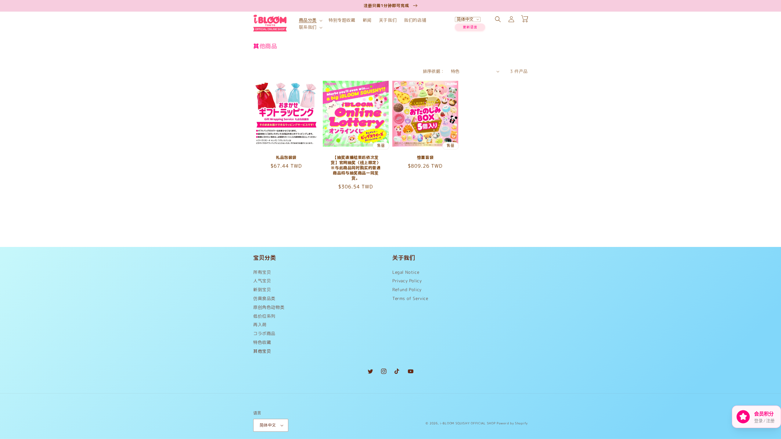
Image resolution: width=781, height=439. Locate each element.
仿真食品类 (264, 298)
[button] (310, 20)
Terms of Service (410, 298)
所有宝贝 (262, 273)
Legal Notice (405, 273)
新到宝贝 (262, 289)
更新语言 (470, 27)
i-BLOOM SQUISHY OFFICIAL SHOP (467, 423)
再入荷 (260, 324)
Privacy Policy (407, 281)
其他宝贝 (262, 351)
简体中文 (268, 425)
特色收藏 (262, 342)
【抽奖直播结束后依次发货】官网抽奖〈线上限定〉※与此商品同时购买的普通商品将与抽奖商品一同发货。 (355, 167)
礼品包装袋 (286, 157)
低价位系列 (264, 316)
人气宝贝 (262, 281)
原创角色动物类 (268, 307)
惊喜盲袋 (425, 157)
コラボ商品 (264, 333)
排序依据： (434, 71)
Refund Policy (407, 289)
